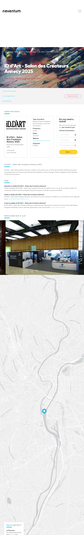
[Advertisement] (42, 30)
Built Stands (7, 101)
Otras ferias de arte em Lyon (18, 199)
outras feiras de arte (58, 207)
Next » (68, 152)
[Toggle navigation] (79, 11)
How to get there (9, 96)
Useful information (9, 91)
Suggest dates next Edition (56, 79)
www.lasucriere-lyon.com (41, 140)
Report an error (73, 96)
